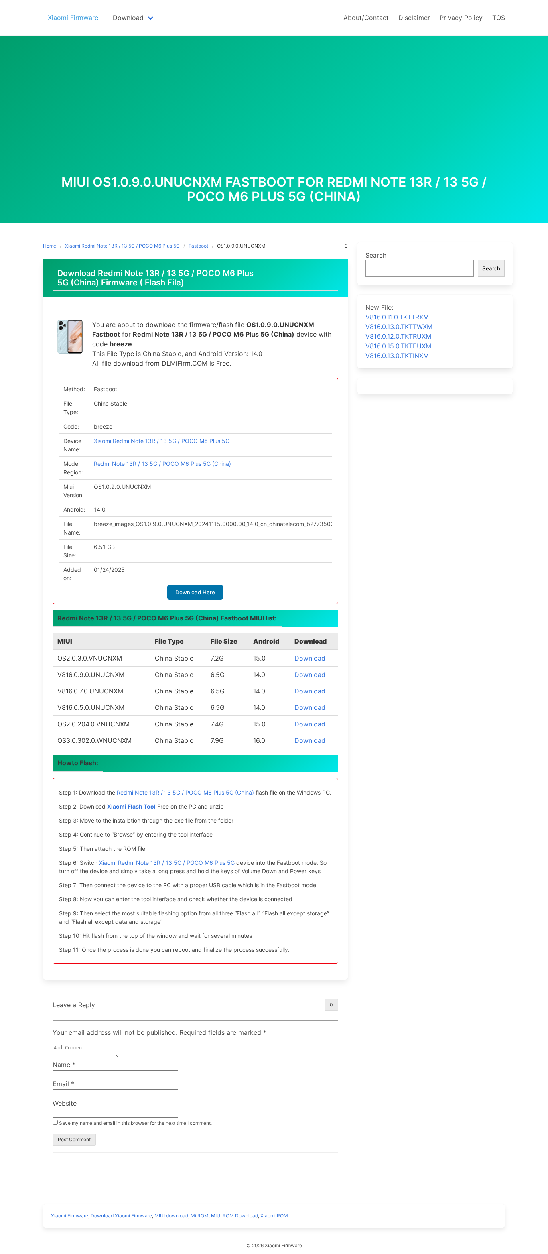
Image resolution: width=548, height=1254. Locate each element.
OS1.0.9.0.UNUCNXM (241, 246)
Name (64, 1065)
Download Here (195, 592)
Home (49, 246)
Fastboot (198, 246)
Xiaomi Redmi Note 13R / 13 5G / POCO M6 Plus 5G (122, 246)
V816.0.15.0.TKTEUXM (398, 346)
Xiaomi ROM (274, 1216)
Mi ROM (200, 1216)
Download (309, 658)
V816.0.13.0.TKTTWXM (398, 327)
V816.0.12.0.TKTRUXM (398, 336)
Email (63, 1084)
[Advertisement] (274, 115)
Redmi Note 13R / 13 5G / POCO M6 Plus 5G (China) (162, 463)
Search (375, 255)
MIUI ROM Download (234, 1216)
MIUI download (171, 1216)
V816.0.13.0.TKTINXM (397, 356)
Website (65, 1103)
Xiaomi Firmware (69, 1216)
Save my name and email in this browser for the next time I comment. (135, 1123)
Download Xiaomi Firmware (121, 1216)
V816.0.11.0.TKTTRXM (397, 317)
